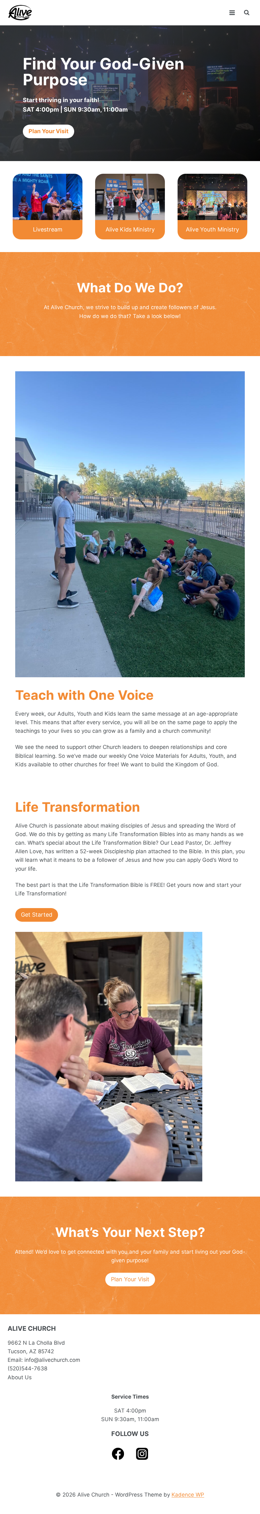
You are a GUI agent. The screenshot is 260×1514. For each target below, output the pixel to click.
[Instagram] (142, 1454)
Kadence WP (188, 1494)
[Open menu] (232, 12)
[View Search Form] (246, 12)
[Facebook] (118, 1454)
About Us (20, 1377)
